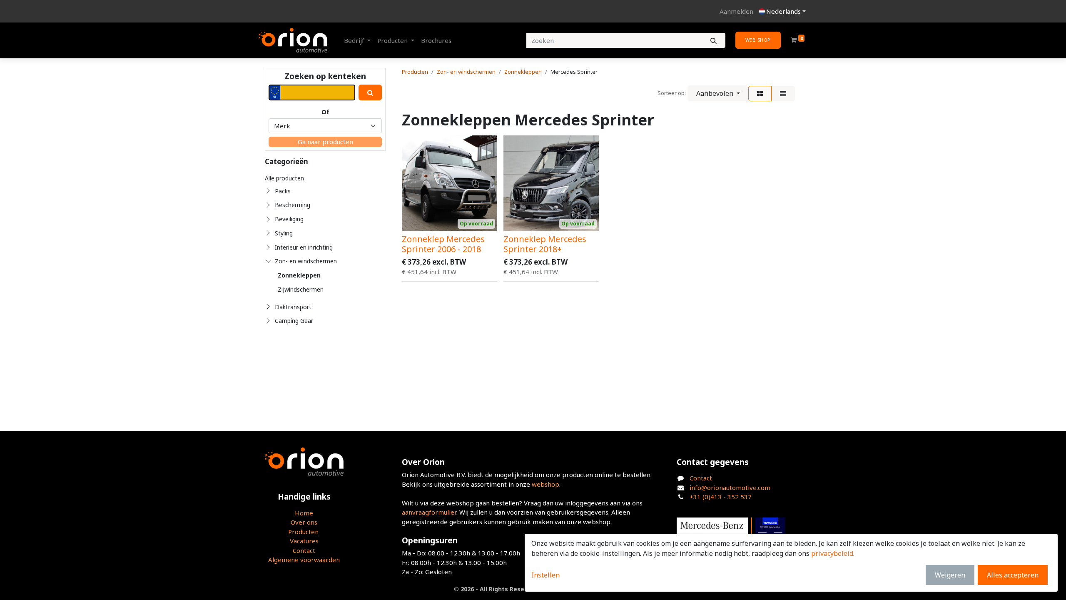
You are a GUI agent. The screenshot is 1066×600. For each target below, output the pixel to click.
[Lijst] (783, 93)
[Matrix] (760, 93)
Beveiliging (289, 219)
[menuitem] (436, 40)
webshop (545, 484)
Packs (283, 191)
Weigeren (950, 575)
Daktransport (293, 307)
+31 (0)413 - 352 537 (721, 496)
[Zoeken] (713, 40)
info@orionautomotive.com (730, 487)
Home (304, 513)
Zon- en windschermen (306, 261)
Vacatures (304, 541)
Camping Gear (294, 321)
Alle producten (284, 178)
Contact (304, 550)
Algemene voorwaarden (304, 559)
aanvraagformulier (429, 512)
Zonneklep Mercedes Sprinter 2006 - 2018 (443, 244)
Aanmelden (736, 11)
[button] (718, 93)
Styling (284, 233)
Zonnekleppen (299, 275)
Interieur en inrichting (304, 247)
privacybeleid (832, 553)
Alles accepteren (1013, 575)
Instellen (545, 575)
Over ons (304, 522)
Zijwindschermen (301, 289)
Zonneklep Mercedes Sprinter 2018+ (544, 244)
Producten (415, 71)
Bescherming (292, 205)
